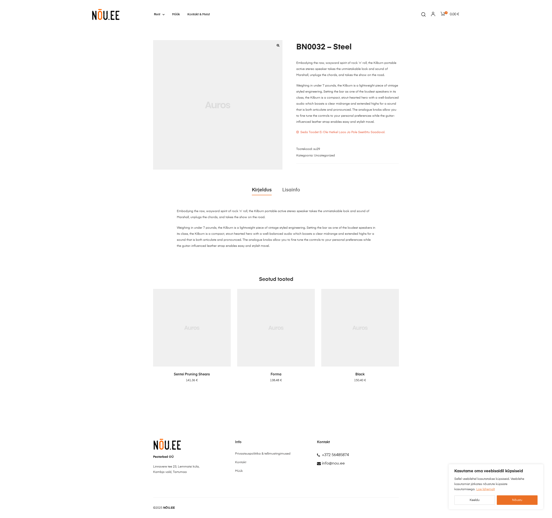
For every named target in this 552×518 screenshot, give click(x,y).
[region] (495, 486)
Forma (276, 374)
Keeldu (475, 500)
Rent (157, 14)
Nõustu (517, 500)
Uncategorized (324, 155)
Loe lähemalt (485, 489)
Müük (176, 14)
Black (360, 374)
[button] (278, 45)
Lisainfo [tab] (291, 190)
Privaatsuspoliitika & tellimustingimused (262, 453)
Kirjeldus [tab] (262, 190)
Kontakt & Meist (198, 14)
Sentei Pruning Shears (192, 374)
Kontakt (240, 462)
